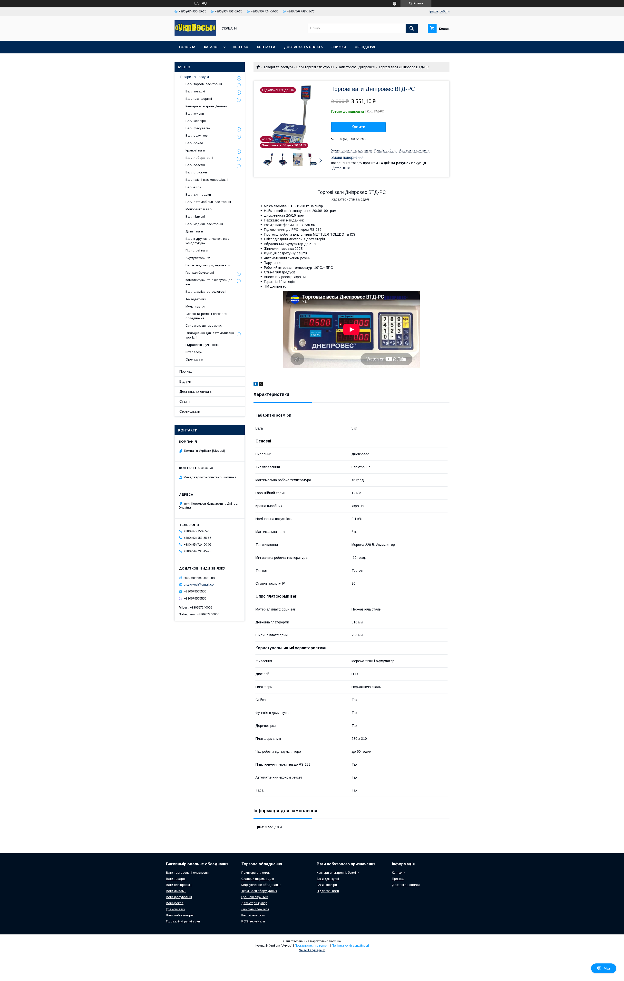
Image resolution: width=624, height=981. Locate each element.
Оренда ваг (365, 47)
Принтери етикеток (255, 872)
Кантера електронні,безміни (206, 106)
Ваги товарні (195, 91)
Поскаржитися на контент (312, 945)
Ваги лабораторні (199, 158)
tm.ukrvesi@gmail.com (200, 584)
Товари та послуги (278, 67)
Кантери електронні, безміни (338, 872)
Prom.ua (335, 941)
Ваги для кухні (328, 879)
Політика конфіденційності (350, 945)
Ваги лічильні (176, 891)
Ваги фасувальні (198, 128)
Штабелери (194, 352)
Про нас (240, 47)
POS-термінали (253, 921)
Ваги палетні (195, 165)
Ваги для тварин (198, 194)
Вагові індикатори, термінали (207, 265)
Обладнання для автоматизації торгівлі (209, 335)
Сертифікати (189, 411)
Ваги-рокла (194, 143)
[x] (261, 384)
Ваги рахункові (196, 135)
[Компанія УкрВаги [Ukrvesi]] (195, 34)
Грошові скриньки (254, 897)
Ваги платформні (198, 98)
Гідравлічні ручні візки (202, 345)
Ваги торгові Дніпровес (356, 67)
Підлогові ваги (196, 250)
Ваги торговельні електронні (187, 872)
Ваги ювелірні (195, 121)
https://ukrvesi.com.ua (199, 577)
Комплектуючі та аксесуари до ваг (209, 282)
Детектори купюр (254, 903)
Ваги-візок (193, 187)
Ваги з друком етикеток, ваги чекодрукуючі (207, 241)
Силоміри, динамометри (204, 325)
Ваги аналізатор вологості (205, 291)
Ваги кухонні (195, 113)
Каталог (211, 47)
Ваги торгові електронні (315, 67)
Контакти (266, 47)
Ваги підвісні (195, 216)
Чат (607, 968)
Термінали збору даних (259, 891)
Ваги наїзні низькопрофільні (206, 179)
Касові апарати (253, 915)
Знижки (339, 47)
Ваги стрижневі (196, 172)
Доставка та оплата (303, 47)
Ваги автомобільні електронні (208, 202)
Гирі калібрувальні (199, 272)
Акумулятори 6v (197, 258)
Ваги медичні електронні (204, 224)
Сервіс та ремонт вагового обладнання (206, 316)
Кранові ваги (195, 150)
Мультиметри (195, 306)
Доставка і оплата (406, 885)
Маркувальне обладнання (261, 885)
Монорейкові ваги (199, 209)
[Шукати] (412, 28)
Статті (184, 401)
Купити (358, 127)
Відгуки (185, 381)
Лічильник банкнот (255, 909)
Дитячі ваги (194, 231)
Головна (187, 47)
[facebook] (256, 384)
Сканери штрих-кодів (257, 879)
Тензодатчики (195, 299)
